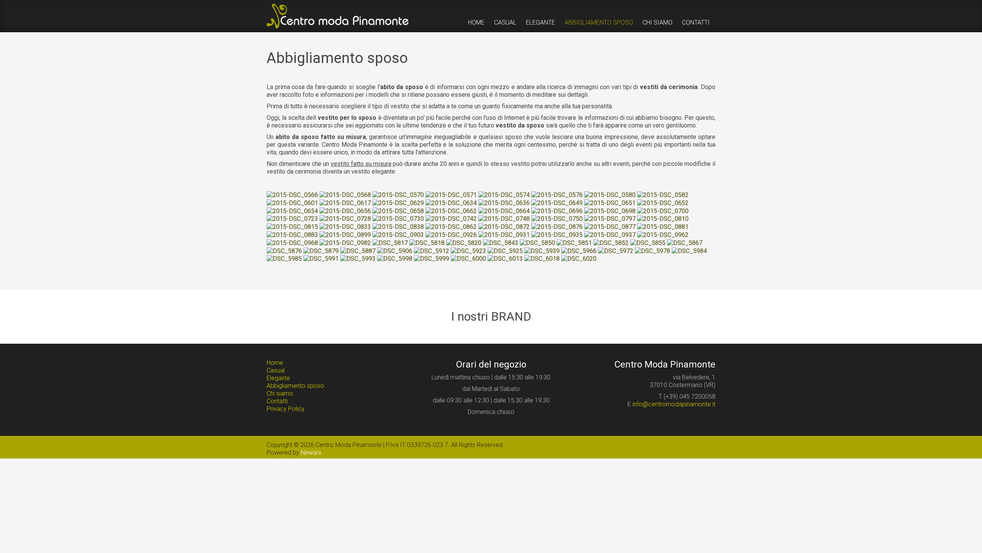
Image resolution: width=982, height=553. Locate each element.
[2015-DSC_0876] (557, 226)
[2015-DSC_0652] (663, 202)
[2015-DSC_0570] (398, 194)
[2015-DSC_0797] (610, 218)
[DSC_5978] (652, 250)
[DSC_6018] (542, 258)
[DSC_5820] (463, 242)
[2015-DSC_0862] (451, 226)
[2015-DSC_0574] (504, 194)
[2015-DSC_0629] (398, 202)
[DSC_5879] (321, 250)
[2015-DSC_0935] (557, 234)
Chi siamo (280, 393)
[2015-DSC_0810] (663, 218)
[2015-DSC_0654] (292, 210)
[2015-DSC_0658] (398, 210)
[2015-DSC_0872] (504, 226)
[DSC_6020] (578, 258)
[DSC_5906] (394, 250)
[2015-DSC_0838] (398, 226)
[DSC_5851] (574, 242)
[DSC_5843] (500, 242)
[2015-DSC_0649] (557, 202)
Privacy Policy (286, 408)
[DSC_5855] (648, 242)
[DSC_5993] (358, 258)
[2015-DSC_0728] (345, 218)
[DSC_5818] (427, 242)
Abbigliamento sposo (295, 385)
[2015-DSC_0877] (610, 226)
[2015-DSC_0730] (398, 218)
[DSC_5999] (431, 258)
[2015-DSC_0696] (557, 210)
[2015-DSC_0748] (504, 218)
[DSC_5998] (394, 258)
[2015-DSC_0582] (663, 194)
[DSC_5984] (689, 250)
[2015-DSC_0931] (504, 234)
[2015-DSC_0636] (504, 202)
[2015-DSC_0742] (451, 218)
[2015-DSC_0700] (663, 210)
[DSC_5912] (431, 250)
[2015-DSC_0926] (451, 234)
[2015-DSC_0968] (292, 242)
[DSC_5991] (321, 258)
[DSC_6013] (505, 258)
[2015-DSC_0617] (345, 202)
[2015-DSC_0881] (663, 226)
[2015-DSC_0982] (345, 242)
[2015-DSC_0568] (345, 194)
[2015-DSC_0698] (610, 210)
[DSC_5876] (284, 250)
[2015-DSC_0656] (345, 210)
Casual (276, 370)
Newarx (311, 452)
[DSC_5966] (578, 250)
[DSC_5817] (390, 242)
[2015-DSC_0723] (292, 218)
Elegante (278, 378)
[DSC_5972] (615, 250)
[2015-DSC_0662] (451, 210)
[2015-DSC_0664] (504, 210)
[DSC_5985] (284, 258)
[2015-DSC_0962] (663, 234)
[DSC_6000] (468, 258)
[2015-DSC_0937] (610, 234)
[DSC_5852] (611, 242)
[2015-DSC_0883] (292, 234)
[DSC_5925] (505, 250)
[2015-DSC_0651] (610, 202)
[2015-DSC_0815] (292, 226)
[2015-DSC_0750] (557, 218)
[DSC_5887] (358, 250)
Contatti (277, 401)
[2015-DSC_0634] (451, 202)
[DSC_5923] (468, 250)
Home (275, 362)
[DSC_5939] (542, 250)
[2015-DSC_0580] (610, 194)
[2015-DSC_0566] (292, 194)
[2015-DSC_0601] (292, 202)
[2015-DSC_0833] (345, 226)
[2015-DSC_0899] (345, 234)
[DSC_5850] (537, 242)
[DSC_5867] (684, 242)
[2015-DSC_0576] (557, 194)
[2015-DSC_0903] (398, 234)
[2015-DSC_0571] (451, 194)
